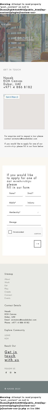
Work (7, 282)
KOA (7, 338)
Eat (6, 285)
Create (8, 292)
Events (7, 298)
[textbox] (24, 212)
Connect (8, 295)
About (7, 279)
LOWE (7, 335)
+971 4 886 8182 (17, 87)
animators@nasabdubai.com (24, 139)
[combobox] (24, 212)
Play (7, 289)
